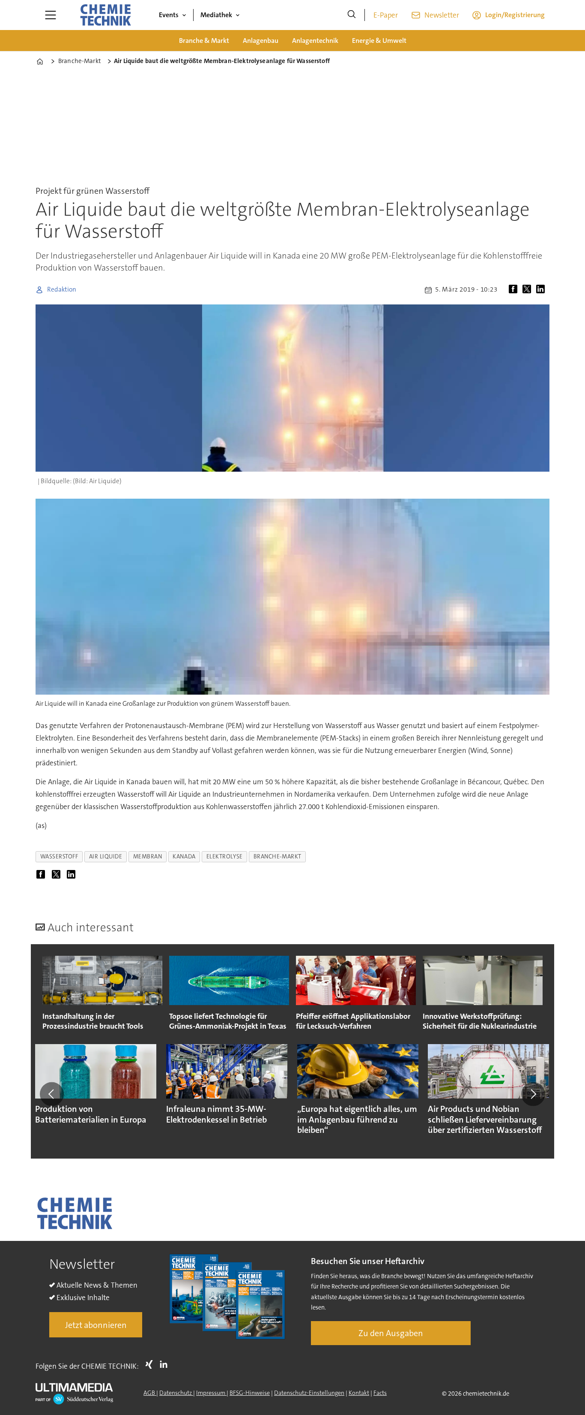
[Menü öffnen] (50, 15)
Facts (380, 1393)
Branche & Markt (204, 40)
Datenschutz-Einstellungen (309, 1393)
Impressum (211, 1393)
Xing (151, 1364)
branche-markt (277, 856)
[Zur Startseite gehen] (105, 15)
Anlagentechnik (315, 40)
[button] (52, 1094)
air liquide (105, 856)
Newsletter (441, 15)
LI (165, 1364)
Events (169, 14)
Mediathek (216, 14)
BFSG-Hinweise (250, 1393)
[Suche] (351, 15)
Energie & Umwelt (379, 40)
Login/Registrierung (515, 14)
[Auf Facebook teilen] (514, 289)
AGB (149, 1393)
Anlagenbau (260, 40)
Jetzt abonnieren (96, 1325)
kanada (184, 856)
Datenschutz (176, 1393)
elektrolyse (224, 856)
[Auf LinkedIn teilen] (542, 289)
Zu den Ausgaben (390, 1333)
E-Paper (385, 15)
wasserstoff (59, 856)
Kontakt (359, 1393)
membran (147, 856)
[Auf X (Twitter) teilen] (528, 289)
